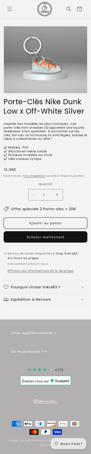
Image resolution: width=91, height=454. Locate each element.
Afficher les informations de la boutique (41, 271)
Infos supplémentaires (32, 333)
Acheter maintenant (46, 237)
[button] (9, 9)
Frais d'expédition (34, 175)
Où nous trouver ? (27, 351)
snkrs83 (25, 440)
